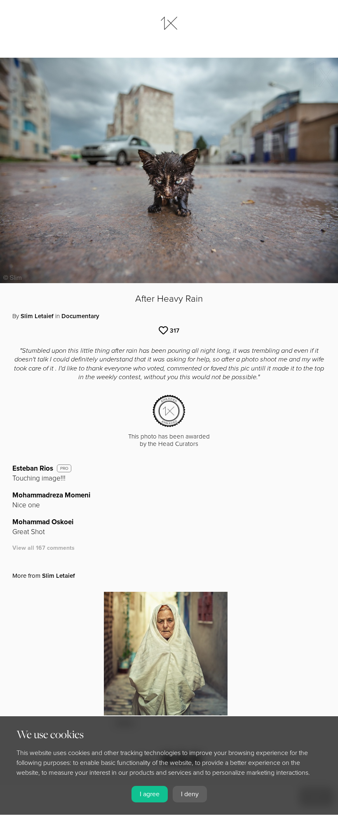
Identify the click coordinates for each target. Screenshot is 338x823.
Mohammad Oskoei (42, 522)
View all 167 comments (43, 547)
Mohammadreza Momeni (51, 495)
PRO (64, 468)
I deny (190, 794)
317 (174, 330)
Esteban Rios (32, 468)
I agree (150, 794)
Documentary (80, 316)
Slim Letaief (37, 316)
